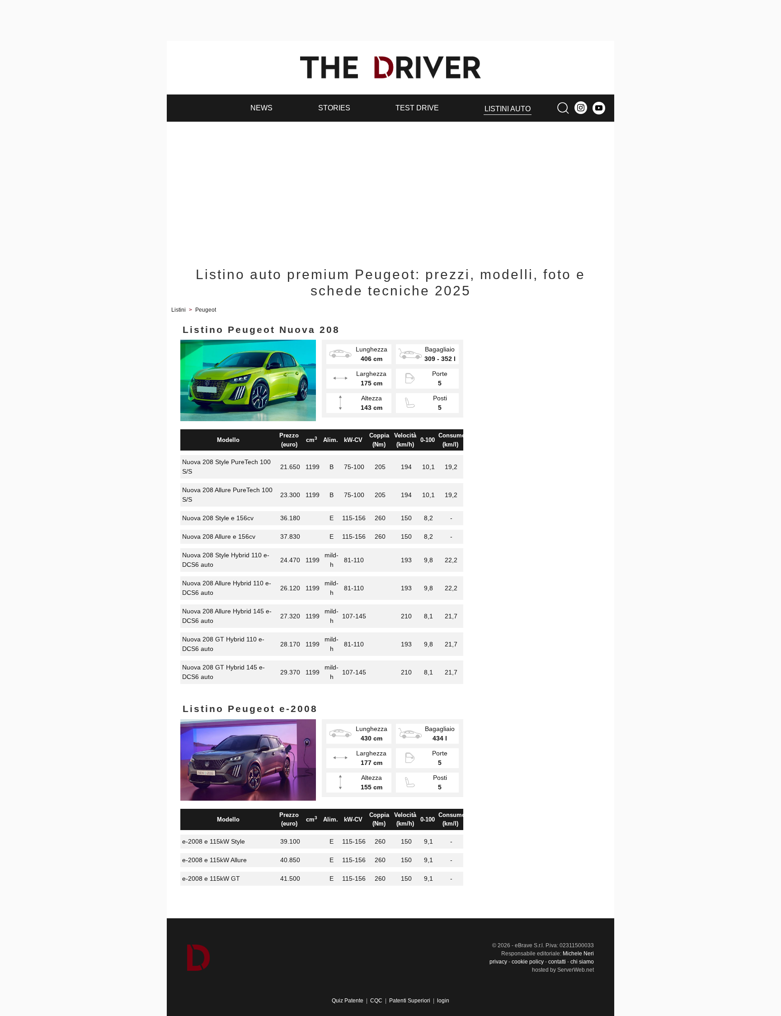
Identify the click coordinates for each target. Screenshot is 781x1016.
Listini (178, 310)
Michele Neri (578, 953)
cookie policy (528, 962)
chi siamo (582, 962)
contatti (557, 962)
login (443, 1000)
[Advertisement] (390, 189)
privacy (498, 962)
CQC (376, 1000)
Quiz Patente (347, 1000)
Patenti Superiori (409, 1000)
